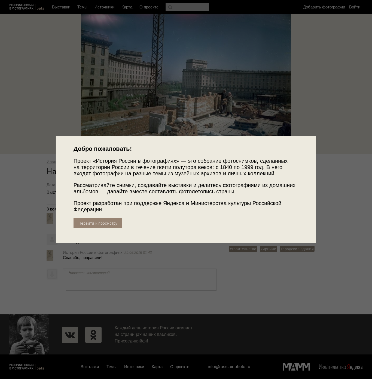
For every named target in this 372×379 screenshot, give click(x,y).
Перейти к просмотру (97, 223)
